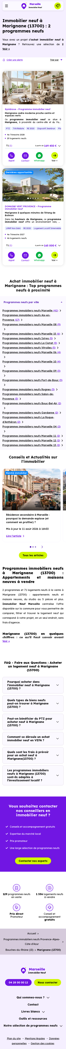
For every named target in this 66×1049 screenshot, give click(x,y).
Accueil (31, 933)
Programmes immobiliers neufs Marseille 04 (31, 426)
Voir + (55, 160)
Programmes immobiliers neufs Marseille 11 (31, 435)
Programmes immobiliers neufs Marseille (30, 310)
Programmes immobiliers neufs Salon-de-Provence (28, 396)
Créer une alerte (15, 59)
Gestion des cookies (42, 1043)
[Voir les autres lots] (59, 145)
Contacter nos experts (33, 860)
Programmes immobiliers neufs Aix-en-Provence (26, 317)
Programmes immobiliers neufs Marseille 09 (31, 370)
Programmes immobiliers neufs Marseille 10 (31, 361)
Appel (11, 160)
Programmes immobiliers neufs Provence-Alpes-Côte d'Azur (31, 941)
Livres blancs (30, 1011)
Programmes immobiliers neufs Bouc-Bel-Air (31, 403)
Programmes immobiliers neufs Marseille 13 (31, 445)
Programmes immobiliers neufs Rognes (28, 389)
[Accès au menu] (6, 5)
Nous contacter (47, 982)
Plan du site (14, 1038)
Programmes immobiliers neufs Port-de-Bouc (32, 380)
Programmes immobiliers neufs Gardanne (30, 412)
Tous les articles (33, 555)
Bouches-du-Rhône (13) (19, 949)
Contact (25, 160)
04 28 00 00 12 (18, 982)
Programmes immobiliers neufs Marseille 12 (31, 440)
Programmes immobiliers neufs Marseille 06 (31, 352)
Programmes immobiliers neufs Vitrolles (29, 347)
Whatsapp (39, 160)
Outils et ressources (33, 1018)
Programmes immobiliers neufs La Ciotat (29, 343)
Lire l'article (13, 535)
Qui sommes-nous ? (31, 997)
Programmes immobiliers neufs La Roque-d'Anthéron (28, 419)
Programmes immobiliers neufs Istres (27, 338)
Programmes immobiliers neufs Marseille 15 (31, 333)
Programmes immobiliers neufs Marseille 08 (31, 324)
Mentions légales (35, 1038)
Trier (54, 60)
